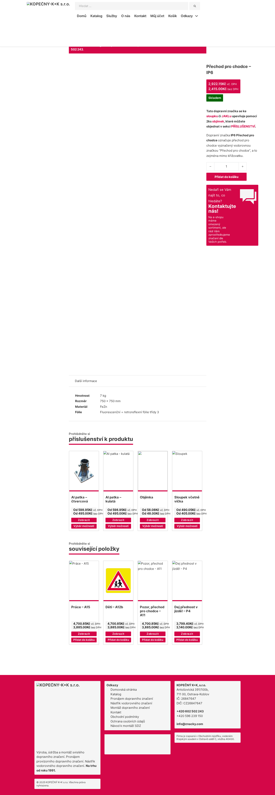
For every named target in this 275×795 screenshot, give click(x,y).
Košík (172, 16)
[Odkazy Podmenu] (196, 16)
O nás (125, 16)
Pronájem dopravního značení (132, 699)
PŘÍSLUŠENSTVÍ (243, 126)
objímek (218, 121)
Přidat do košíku (226, 177)
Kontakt (140, 16)
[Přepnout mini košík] (238, 11)
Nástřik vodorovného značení (131, 703)
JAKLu (226, 116)
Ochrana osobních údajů (128, 721)
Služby (111, 16)
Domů (81, 16)
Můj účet (157, 16)
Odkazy (187, 16)
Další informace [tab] (86, 381)
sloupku (212, 116)
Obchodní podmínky (125, 717)
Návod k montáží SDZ (126, 726)
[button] (84, 640)
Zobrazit (84, 520)
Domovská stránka (124, 689)
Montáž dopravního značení (130, 708)
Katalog (96, 16)
